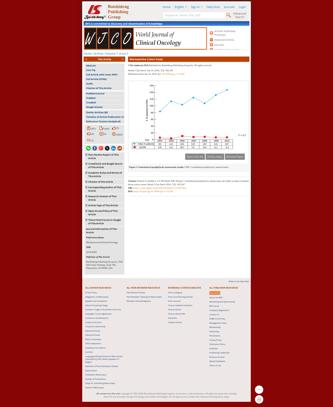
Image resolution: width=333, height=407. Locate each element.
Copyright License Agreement (98, 313)
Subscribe (172, 318)
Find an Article (174, 309)
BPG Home (214, 306)
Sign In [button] (195, 7)
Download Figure (235, 156)
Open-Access (91, 370)
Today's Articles (175, 322)
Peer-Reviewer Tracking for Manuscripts (144, 296)
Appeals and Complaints (96, 301)
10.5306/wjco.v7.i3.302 (173, 74)
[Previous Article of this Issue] (86, 59)
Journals (229, 7)
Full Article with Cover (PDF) (101, 74)
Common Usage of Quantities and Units (103, 309)
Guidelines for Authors (95, 347)
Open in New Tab (195, 156)
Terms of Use (215, 365)
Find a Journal (174, 301)
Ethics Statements (93, 343)
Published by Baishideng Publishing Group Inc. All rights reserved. (180, 65)
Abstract (91, 65)
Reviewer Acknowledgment (139, 301)
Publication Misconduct (95, 374)
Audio (89, 83)
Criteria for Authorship (95, 326)
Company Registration (219, 310)
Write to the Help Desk (239, 281)
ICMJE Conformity (217, 318)
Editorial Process (92, 335)
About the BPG (216, 297)
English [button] (180, 7)
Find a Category (175, 292)
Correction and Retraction (96, 318)
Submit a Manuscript (94, 387)
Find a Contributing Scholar (180, 296)
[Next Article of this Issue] (122, 59)
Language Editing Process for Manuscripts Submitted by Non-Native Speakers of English (104, 359)
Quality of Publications (95, 379)
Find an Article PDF (176, 313)
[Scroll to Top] (259, 389)
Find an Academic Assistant (180, 305)
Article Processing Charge (96, 305)
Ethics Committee (93, 339)
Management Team (218, 323)
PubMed (90, 98)
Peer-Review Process (136, 292)
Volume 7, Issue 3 (116, 53)
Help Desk (213, 7)
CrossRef (91, 102)
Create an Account (93, 322)
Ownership (214, 331)
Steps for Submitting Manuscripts (100, 383)
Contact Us (214, 314)
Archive (98, 53)
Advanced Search (239, 15)
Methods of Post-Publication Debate (101, 366)
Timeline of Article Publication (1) (105, 116)
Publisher (213, 348)
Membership (215, 327)
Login (242, 7)
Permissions (214, 335)
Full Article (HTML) (96, 79)
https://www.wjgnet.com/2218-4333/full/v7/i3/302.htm (160, 188)
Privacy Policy (215, 340)
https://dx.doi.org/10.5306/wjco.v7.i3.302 (153, 191)
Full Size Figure (214, 156)
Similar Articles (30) (97, 112)
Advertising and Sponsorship (222, 301)
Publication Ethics (217, 344)
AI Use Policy (91, 292)
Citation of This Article (99, 88)
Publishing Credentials (219, 352)
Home (166, 7)
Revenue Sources (217, 357)
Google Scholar (94, 107)
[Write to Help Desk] (259, 399)
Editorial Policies (92, 330)
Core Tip (90, 70)
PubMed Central (95, 93)
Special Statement (217, 361)
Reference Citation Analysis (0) (103, 121)
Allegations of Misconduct (97, 296)
